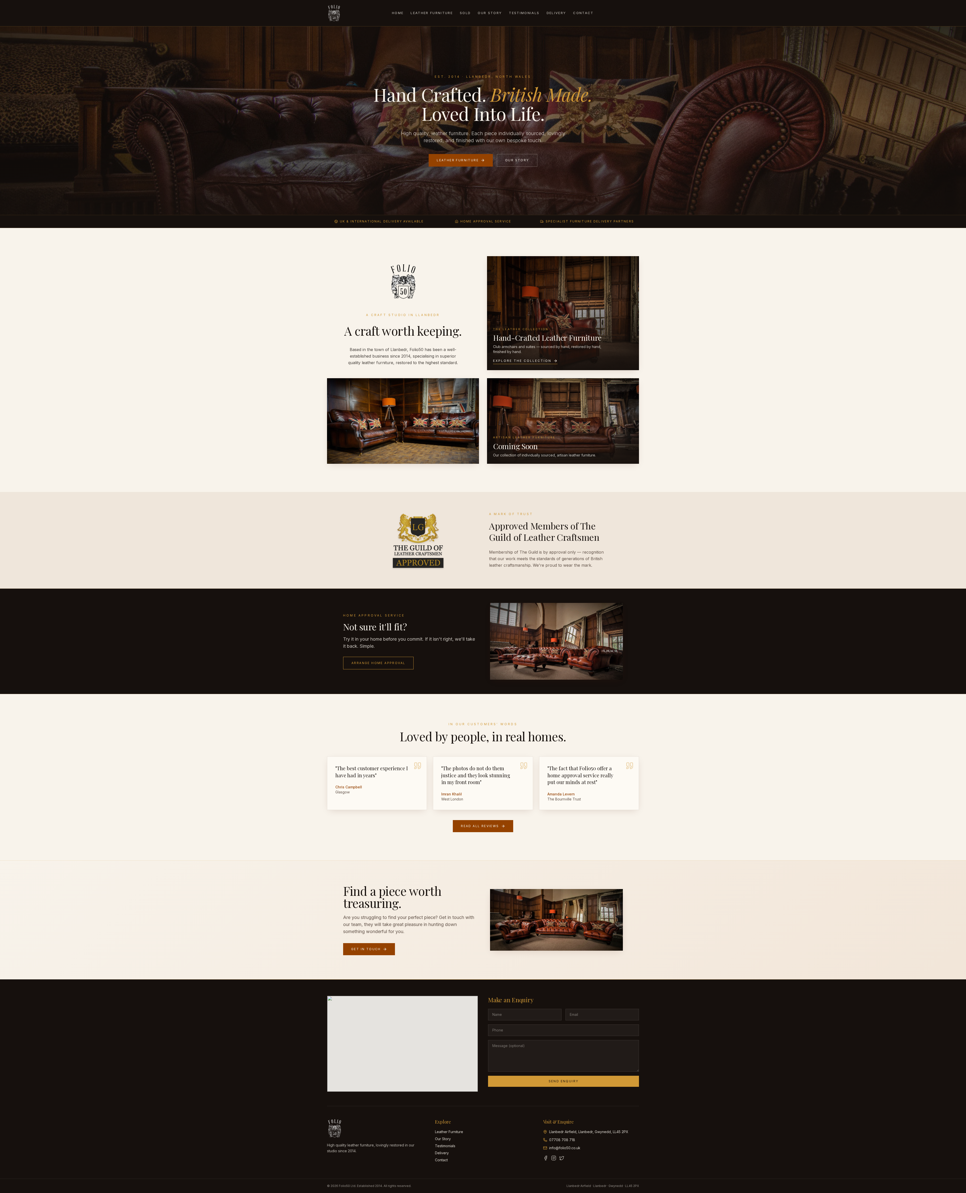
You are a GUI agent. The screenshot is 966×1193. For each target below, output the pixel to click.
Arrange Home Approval (378, 663)
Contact (583, 13)
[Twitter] (561, 1158)
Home (398, 13)
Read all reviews (480, 826)
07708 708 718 (562, 1140)
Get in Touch (366, 949)
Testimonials (524, 13)
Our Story (490, 13)
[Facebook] (545, 1158)
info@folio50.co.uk (564, 1148)
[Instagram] (553, 1158)
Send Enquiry (564, 1081)
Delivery (556, 13)
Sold (465, 13)
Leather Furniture (432, 13)
